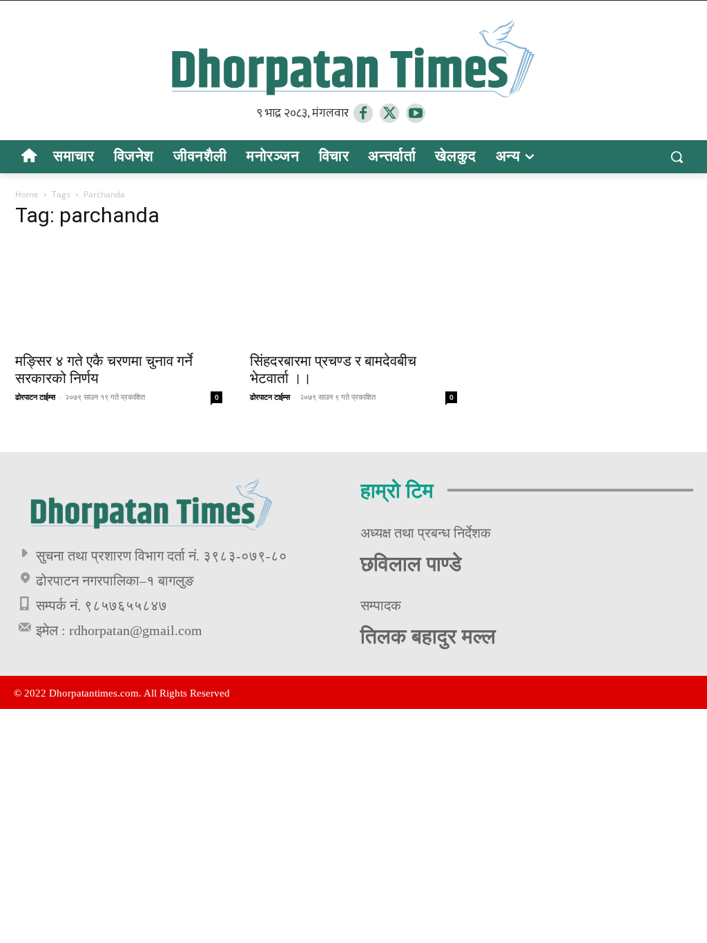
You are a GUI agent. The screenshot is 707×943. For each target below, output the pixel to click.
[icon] (28, 158)
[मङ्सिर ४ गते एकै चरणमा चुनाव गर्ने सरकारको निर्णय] (118, 293)
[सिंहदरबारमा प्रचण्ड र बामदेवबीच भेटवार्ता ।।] (353, 293)
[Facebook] (363, 113)
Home (27, 194)
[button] (676, 156)
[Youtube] (415, 113)
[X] (389, 113)
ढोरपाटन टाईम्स (35, 396)
